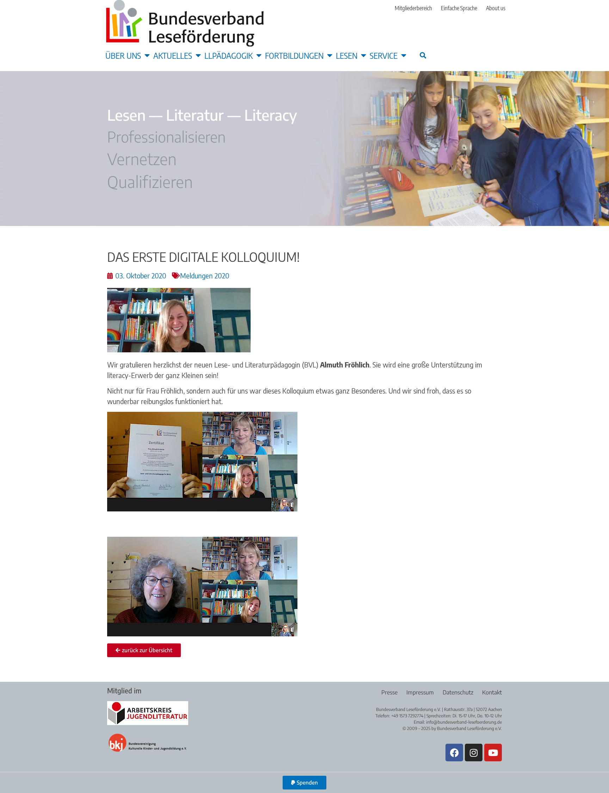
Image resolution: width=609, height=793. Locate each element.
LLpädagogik (228, 55)
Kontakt (492, 692)
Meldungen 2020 (204, 275)
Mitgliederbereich (413, 8)
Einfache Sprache (459, 8)
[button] (423, 55)
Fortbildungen (294, 55)
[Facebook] (454, 752)
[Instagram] (473, 752)
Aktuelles (172, 55)
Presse (389, 692)
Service (384, 55)
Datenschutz (458, 692)
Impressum (420, 692)
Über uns (123, 55)
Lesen (346, 55)
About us (495, 8)
